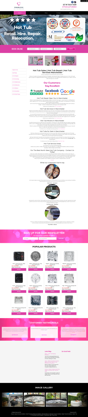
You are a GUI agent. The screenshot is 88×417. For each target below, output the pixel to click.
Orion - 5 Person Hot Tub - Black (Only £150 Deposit (19, 264)
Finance (12, 414)
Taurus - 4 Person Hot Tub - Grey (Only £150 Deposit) (69, 308)
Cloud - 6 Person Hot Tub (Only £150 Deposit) (36, 308)
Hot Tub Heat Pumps (16, 94)
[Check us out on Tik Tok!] (75, 2)
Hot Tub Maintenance (16, 82)
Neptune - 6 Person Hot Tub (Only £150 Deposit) (69, 264)
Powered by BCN (73, 412)
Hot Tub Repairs (15, 76)
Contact (58, 13)
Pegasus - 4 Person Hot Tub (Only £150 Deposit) (52, 264)
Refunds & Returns (45, 414)
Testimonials (46, 415)
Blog (70, 13)
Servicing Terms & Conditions (38, 415)
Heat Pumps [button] (14, 73)
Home (19, 13)
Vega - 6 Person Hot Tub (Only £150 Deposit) (69, 286)
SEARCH (71, 48)
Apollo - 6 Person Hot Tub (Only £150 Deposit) (36, 286)
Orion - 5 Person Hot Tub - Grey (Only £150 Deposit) (52, 308)
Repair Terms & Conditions (67, 414)
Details (19, 269)
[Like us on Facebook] (72, 2)
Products (32, 13)
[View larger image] (11, 399)
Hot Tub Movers (15, 88)
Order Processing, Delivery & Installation (33, 414)
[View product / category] (35, 60)
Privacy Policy (54, 415)
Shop (46, 13)
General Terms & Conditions (20, 414)
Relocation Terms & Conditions (55, 414)
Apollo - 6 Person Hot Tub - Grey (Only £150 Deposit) (35, 264)
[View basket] (84, 1)
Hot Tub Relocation (16, 85)
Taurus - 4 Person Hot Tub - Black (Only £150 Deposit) (18, 286)
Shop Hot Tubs (61, 141)
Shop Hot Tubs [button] (15, 70)
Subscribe (61, 238)
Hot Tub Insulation (15, 91)
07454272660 (69, 7)
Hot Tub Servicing (15, 79)
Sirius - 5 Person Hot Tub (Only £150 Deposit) (52, 286)
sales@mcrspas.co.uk (67, 9)
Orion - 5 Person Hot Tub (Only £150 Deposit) (19, 308)
